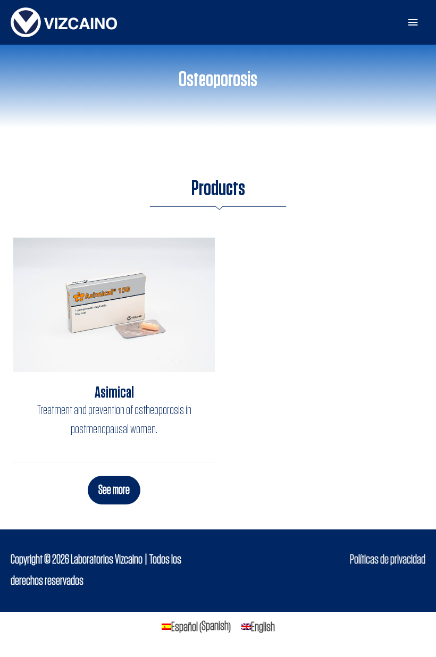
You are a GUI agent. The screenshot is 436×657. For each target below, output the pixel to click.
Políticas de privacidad (387, 559)
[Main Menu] (413, 23)
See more (114, 490)
